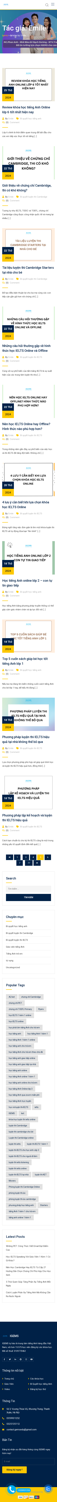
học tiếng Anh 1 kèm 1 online (22, 1040)
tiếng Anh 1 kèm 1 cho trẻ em (22, 1211)
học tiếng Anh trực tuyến (20, 1101)
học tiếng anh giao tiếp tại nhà (22, 1064)
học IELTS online (16, 1021)
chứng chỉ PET (15, 1003)
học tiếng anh (15, 1034)
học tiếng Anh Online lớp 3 (20, 1089)
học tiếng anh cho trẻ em (20, 1046)
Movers (12, 1181)
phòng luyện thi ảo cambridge (22, 1199)
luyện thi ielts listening (19, 1162)
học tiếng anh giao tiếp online (22, 1058)
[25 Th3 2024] (28, 84)
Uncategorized (13, 967)
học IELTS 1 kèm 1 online (20, 1015)
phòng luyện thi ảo (17, 1193)
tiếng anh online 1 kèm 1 (20, 1217)
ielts (36, 1107)
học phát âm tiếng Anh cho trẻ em (24, 1027)
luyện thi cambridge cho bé (21, 1132)
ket (22, 1113)
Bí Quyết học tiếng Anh (41, 1384)
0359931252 (13, 1418)
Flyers (41, 1009)
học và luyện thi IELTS (18, 1107)
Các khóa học (37, 1378)
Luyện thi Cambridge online (21, 1138)
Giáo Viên (9, 1384)
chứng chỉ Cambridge (31, 997)
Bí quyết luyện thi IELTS (31, 357)
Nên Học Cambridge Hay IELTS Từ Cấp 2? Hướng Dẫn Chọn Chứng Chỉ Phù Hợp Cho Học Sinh (28, 1271)
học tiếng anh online (18, 1070)
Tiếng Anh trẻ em (14, 953)
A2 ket (12, 997)
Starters (44, 1205)
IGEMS (12, 1113)
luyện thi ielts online (18, 1168)
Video (7, 1389)
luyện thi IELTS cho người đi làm (23, 1156)
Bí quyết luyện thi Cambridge (33, 197)
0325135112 (13, 1423)
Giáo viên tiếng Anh (15, 947)
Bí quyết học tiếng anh (30, 118)
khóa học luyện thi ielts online (22, 1119)
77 (29, 863)
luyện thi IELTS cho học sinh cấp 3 (24, 1150)
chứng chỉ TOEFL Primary (20, 1009)
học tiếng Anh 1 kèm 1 (37, 1034)
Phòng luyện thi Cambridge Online (24, 1187)
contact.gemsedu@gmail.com (22, 1429)
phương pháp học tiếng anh (21, 1205)
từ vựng (9, 960)
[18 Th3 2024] (28, 557)
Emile (10, 118)
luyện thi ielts (15, 1144)
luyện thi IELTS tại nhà (18, 1174)
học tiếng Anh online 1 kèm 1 (22, 1076)
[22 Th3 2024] (28, 162)
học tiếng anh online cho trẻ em (23, 1083)
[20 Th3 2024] (28, 479)
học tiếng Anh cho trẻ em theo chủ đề (26, 1052)
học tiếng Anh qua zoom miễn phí (24, 1095)
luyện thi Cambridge (18, 1125)
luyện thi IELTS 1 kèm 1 (37, 1144)
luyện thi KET (41, 1174)
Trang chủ (9, 1378)
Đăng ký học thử (38, 1389)
